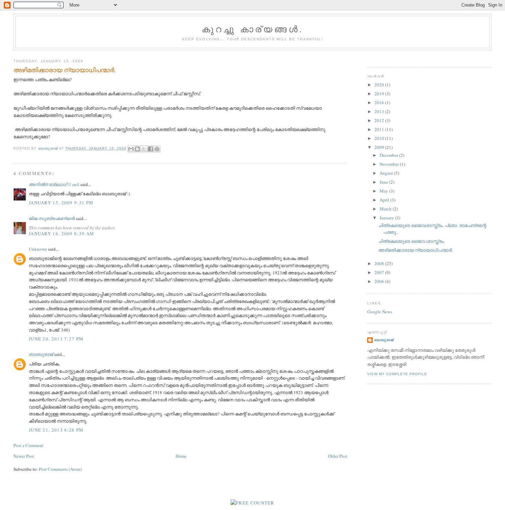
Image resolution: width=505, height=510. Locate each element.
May (384, 191)
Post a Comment (28, 445)
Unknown (38, 249)
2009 (379, 147)
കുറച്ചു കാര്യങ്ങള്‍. (252, 29)
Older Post (337, 456)
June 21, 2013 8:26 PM (56, 430)
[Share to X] (144, 148)
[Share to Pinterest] (157, 148)
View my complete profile (397, 374)
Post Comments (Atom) (60, 469)
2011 (379, 129)
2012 (379, 120)
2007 (379, 272)
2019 (379, 93)
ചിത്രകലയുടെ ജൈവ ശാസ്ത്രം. (411, 241)
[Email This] (130, 148)
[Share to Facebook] (150, 148)
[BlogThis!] (137, 148)
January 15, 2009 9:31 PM (61, 202)
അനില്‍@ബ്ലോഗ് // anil (54, 184)
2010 (379, 138)
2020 (379, 85)
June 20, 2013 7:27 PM (56, 339)
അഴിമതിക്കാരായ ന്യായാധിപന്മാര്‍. (415, 250)
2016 (379, 102)
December (389, 155)
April (385, 200)
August (387, 173)
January (387, 218)
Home (181, 456)
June (384, 182)
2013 (379, 111)
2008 (379, 263)
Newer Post (23, 456)
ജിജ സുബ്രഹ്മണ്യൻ (52, 218)
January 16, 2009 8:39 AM (61, 233)
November (390, 164)
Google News (379, 311)
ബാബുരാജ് (41, 354)
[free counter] (252, 503)
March (386, 209)
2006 (379, 281)
